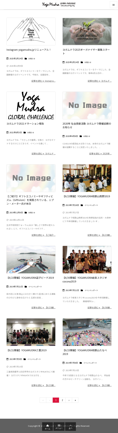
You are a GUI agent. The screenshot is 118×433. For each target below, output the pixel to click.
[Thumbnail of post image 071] (30, 259)
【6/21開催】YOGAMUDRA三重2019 (26, 350)
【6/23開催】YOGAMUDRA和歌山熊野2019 (86, 196)
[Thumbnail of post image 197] (87, 178)
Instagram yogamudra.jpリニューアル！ (28, 49)
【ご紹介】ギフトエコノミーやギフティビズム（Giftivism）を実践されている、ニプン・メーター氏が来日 (30, 199)
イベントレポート (91, 205)
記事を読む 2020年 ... (100, 153)
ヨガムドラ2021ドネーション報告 (25, 123)
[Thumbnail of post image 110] (87, 31)
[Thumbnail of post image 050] (30, 332)
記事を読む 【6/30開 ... (100, 307)
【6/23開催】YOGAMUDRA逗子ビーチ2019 (30, 277)
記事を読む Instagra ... (43, 80)
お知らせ (31, 58)
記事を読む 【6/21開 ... (43, 385)
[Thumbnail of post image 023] (87, 259)
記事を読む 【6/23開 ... (100, 235)
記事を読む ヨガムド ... (100, 80)
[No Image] (87, 105)
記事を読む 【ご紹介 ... (43, 235)
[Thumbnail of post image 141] (30, 105)
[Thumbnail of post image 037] (30, 31)
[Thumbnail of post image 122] (87, 332)
